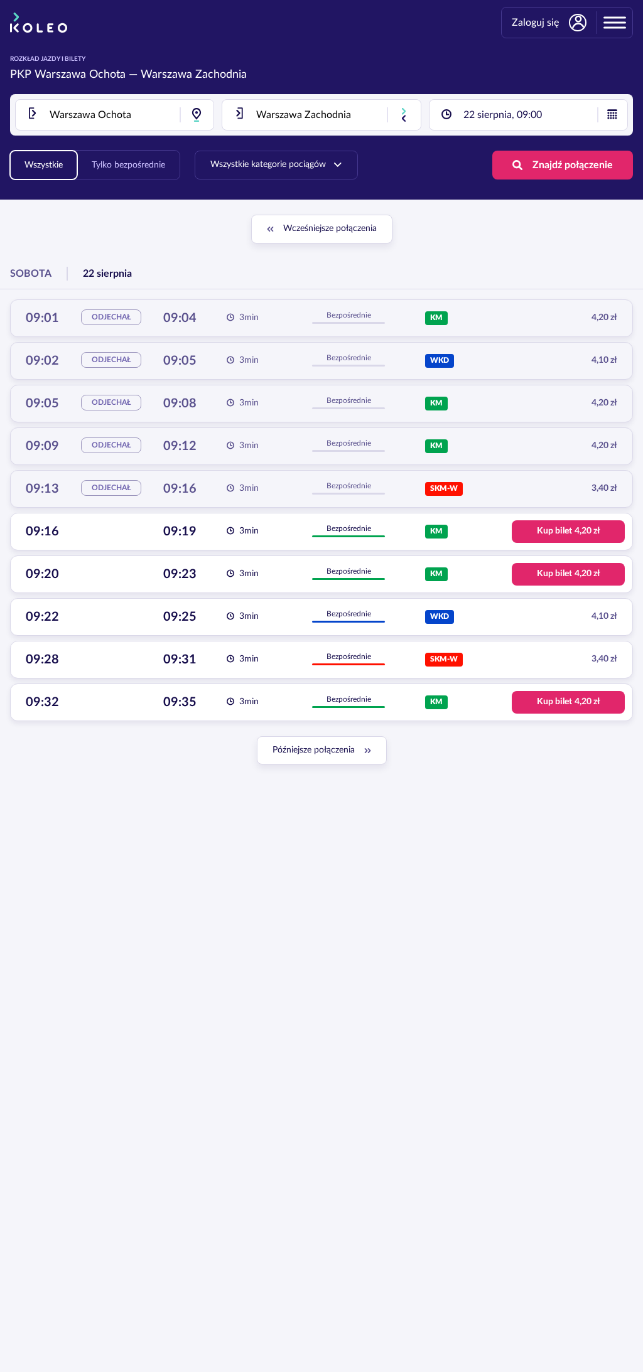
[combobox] (115, 115)
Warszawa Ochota (80, 74)
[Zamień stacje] (404, 115)
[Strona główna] (38, 23)
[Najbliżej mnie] (196, 115)
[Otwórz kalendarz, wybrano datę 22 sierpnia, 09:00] (612, 115)
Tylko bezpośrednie (128, 165)
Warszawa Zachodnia (194, 74)
